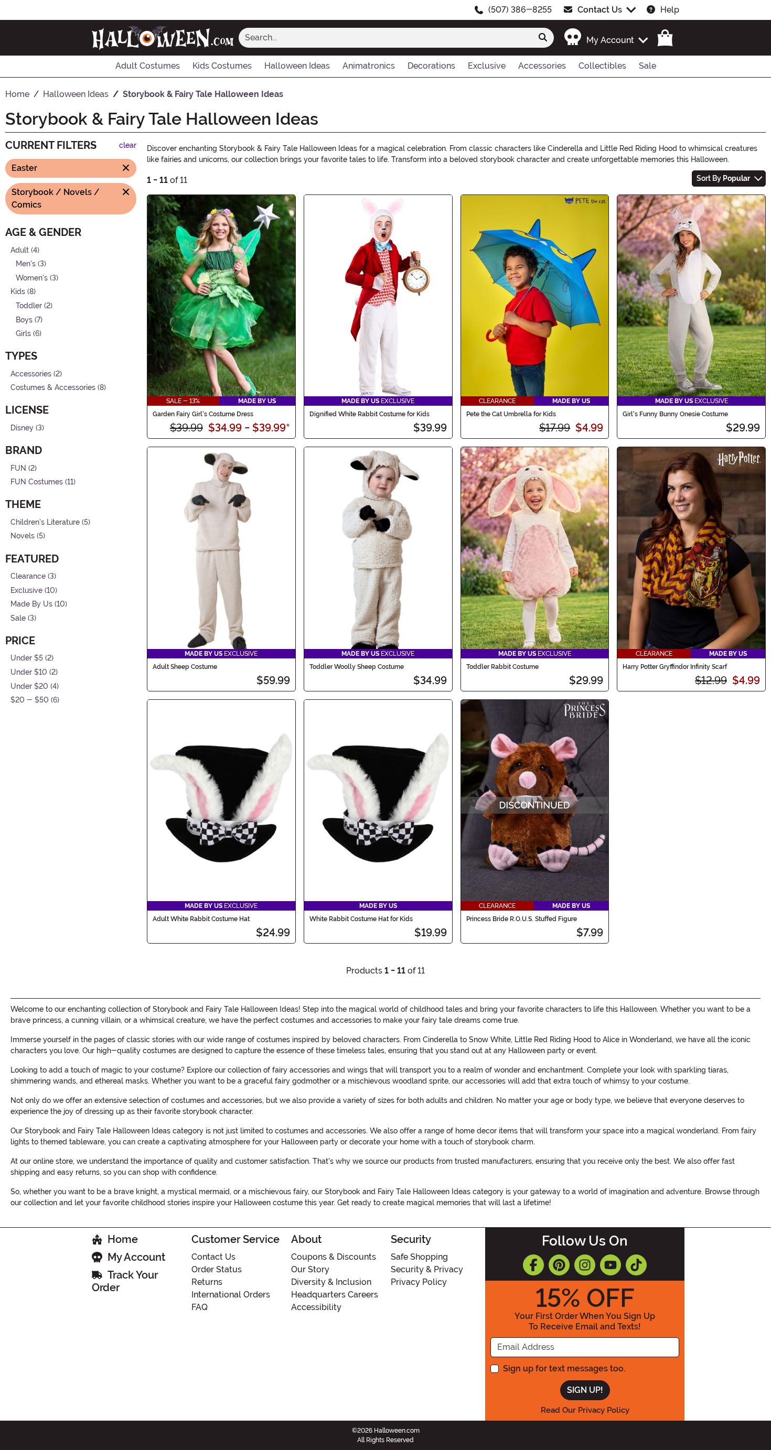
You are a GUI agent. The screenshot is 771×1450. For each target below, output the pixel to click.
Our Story (310, 1269)
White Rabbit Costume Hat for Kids (361, 919)
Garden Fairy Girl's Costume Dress (203, 414)
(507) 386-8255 (520, 10)
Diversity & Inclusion (331, 1282)
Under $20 (29, 685)
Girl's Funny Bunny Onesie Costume (675, 414)
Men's (26, 263)
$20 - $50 (29, 700)
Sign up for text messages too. (564, 1368)
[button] (605, 37)
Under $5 (26, 658)
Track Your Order (125, 1281)
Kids (17, 291)
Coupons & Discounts (333, 1257)
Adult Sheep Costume (185, 666)
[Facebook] (533, 1264)
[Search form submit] (543, 38)
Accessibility (316, 1307)
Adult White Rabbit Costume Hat (201, 919)
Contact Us (599, 10)
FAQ (199, 1307)
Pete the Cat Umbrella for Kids (511, 414)
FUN (18, 467)
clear (127, 145)
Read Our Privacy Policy (585, 1410)
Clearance (28, 576)
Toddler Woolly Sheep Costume (356, 666)
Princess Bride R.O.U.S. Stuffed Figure (521, 919)
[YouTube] (610, 1264)
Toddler (29, 305)
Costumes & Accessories (52, 387)
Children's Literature (45, 522)
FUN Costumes (36, 482)
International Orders (230, 1295)
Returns (206, 1282)
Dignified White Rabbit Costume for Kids (369, 414)
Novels (22, 536)
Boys (24, 319)
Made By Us (31, 604)
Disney (22, 428)
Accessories (30, 374)
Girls (23, 333)
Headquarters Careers (334, 1295)
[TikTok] (636, 1264)
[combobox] (385, 38)
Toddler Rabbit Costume (502, 666)
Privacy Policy (419, 1282)
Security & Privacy (427, 1269)
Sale (18, 618)
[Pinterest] (559, 1264)
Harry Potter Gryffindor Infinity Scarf (675, 666)
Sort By (723, 178)
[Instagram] (584, 1264)
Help (669, 10)
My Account (136, 1257)
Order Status (216, 1269)
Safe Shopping (419, 1257)
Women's (32, 277)
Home (123, 1239)
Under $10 (28, 672)
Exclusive (26, 590)
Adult (19, 249)
